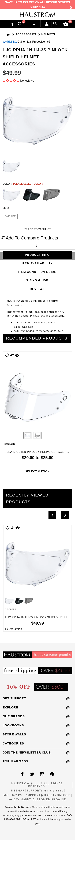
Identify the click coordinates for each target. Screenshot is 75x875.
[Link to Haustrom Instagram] (42, 774)
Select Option (13, 629)
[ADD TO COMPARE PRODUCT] (12, 355)
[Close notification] (70, 7)
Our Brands (14, 716)
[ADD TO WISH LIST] (7, 355)
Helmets (48, 34)
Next (69, 194)
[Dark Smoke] (31, 195)
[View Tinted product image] (37, 435)
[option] (37, 413)
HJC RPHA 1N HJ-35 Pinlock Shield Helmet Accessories (37, 617)
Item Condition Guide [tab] (37, 271)
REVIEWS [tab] (37, 288)
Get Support (14, 698)
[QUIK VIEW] (17, 355)
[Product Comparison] (35, 23)
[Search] (55, 23)
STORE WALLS (14, 734)
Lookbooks (13, 725)
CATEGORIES (13, 743)
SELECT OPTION (37, 471)
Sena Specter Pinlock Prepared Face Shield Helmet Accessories (37, 451)
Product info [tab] (37, 254)
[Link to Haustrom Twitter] (32, 774)
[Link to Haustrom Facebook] (22, 774)
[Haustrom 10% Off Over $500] (37, 686)
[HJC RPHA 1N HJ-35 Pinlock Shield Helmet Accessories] (37, 561)
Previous (18, 435)
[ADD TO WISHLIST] (7, 528)
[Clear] (11, 195)
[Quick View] (17, 528)
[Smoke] (52, 195)
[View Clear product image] (27, 435)
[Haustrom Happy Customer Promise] (37, 654)
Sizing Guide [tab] (37, 280)
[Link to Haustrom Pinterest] (52, 774)
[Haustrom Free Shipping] (37, 670)
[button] (11, 80)
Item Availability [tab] (37, 263)
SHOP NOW (37, 7)
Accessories (25, 34)
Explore (10, 707)
